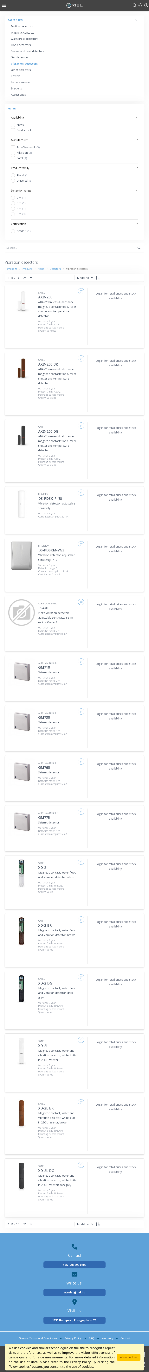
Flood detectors (21, 45)
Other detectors (21, 70)
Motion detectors (22, 26)
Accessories (18, 94)
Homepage (11, 268)
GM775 (44, 817)
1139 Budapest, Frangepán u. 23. (74, 1320)
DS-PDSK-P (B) (50, 498)
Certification (18, 224)
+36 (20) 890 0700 (74, 1265)
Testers (15, 76)
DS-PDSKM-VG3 (51, 550)
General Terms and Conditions (38, 1338)
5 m (21, 214)
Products (27, 268)
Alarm (41, 268)
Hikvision (24, 152)
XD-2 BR (45, 925)
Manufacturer (19, 140)
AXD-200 (45, 297)
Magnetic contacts (22, 32)
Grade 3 (24, 231)
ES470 (43, 608)
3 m (21, 203)
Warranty (107, 1338)
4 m (21, 208)
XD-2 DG (45, 983)
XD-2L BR (46, 1108)
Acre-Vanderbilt (28, 147)
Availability (17, 117)
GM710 (44, 667)
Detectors (55, 268)
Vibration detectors (24, 63)
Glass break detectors (24, 39)
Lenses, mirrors (20, 82)
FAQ (91, 1338)
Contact (125, 1338)
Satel (22, 158)
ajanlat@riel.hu (74, 1292)
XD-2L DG (46, 1170)
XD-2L (43, 1045)
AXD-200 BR (48, 364)
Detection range (21, 190)
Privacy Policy (72, 1338)
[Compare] (81, 291)
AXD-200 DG (48, 431)
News (20, 125)
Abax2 (23, 175)
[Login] (146, 5)
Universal (24, 180)
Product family (20, 168)
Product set (24, 130)
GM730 (44, 717)
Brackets (16, 88)
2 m (21, 197)
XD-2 (42, 867)
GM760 (44, 767)
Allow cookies (128, 1357)
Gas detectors (20, 57)
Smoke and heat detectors (27, 51)
